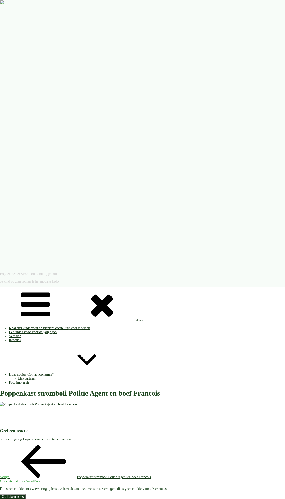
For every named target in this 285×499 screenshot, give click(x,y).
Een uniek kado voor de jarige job (33, 332)
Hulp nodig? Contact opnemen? (31, 374)
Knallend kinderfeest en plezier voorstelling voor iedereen (49, 328)
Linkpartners (27, 378)
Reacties (15, 340)
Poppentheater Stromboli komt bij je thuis (29, 274)
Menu (138, 320)
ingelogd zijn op (23, 439)
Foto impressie (19, 382)
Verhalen (15, 336)
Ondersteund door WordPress (20, 481)
